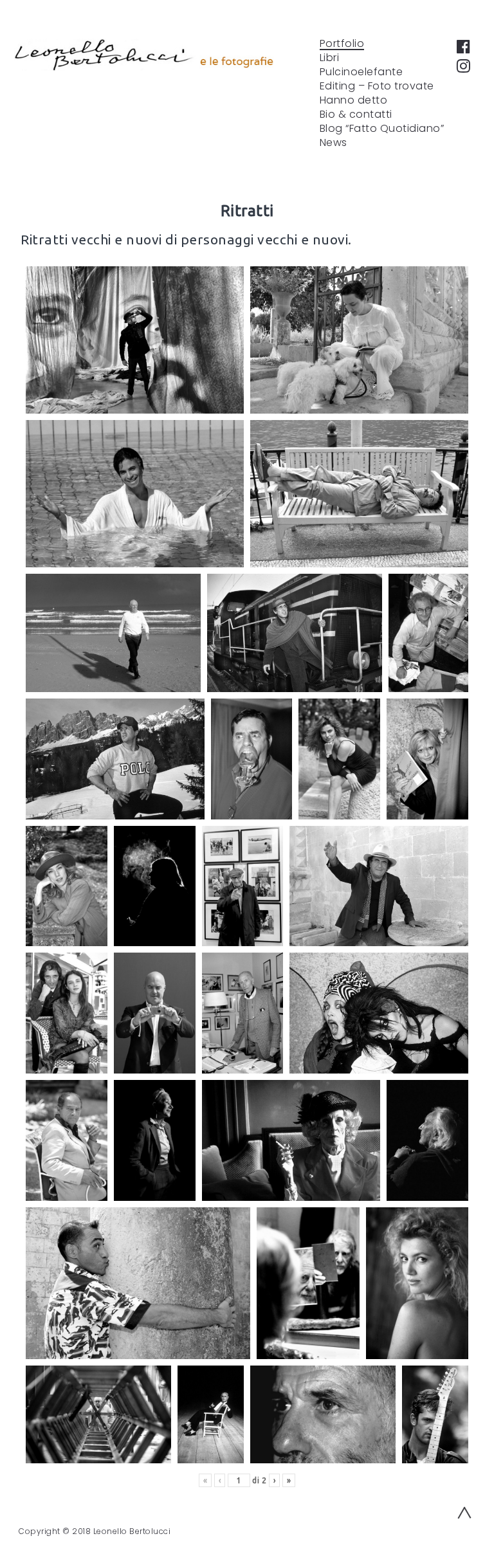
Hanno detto (354, 100)
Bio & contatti (356, 114)
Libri (330, 58)
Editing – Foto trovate (377, 86)
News (333, 143)
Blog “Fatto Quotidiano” (382, 128)
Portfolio (342, 44)
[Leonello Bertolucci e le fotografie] (144, 55)
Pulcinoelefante (361, 72)
